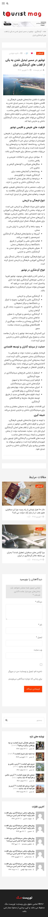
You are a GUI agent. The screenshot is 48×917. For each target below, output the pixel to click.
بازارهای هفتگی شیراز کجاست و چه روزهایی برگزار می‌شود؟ (21, 744)
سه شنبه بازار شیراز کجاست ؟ (24, 753)
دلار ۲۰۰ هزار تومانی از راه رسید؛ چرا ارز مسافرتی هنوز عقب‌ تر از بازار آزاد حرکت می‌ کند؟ (25, 511)
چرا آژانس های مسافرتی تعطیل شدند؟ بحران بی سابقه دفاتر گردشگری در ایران (26, 554)
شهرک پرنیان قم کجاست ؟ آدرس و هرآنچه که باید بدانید (22, 787)
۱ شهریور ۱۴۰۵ (37, 516)
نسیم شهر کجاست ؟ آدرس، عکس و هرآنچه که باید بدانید (21, 765)
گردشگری (38, 31)
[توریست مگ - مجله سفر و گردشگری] (24, 897)
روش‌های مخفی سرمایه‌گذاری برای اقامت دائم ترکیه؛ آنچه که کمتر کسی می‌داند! (19, 814)
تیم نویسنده (37, 70)
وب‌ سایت (38, 650)
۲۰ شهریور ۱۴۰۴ (23, 70)
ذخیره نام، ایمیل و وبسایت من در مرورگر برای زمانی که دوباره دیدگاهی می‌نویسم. (25, 675)
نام (40, 624)
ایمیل (39, 637)
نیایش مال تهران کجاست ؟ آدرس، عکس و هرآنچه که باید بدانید (20, 776)
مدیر (30, 748)
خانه (44, 31)
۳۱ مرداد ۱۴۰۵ (37, 559)
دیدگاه (38, 601)
